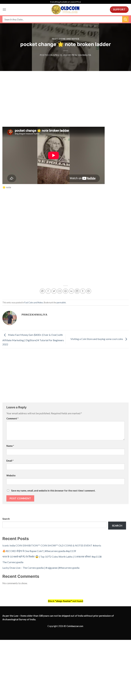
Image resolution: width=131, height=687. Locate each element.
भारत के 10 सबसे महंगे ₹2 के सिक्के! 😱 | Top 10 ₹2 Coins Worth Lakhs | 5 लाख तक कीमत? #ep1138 (52, 556)
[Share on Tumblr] (82, 291)
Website (10, 475)
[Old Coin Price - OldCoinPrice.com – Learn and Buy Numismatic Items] (65, 9)
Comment (12, 418)
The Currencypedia (12, 562)
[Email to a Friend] (59, 291)
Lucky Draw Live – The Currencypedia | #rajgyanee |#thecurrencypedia (40, 567)
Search (6, 518)
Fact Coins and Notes (65, 39)
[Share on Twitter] (54, 291)
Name (10, 446)
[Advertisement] (65, 103)
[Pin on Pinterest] (65, 291)
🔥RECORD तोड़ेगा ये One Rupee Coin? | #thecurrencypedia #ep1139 (39, 550)
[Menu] (4, 9)
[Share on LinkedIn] (77, 291)
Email (9, 460)
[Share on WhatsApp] (42, 291)
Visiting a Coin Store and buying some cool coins (96, 338)
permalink (61, 302)
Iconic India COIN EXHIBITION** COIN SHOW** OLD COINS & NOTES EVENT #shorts (51, 545)
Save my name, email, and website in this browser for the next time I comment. (53, 490)
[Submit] (125, 19)
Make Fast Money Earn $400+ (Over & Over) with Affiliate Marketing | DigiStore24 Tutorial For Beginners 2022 (33, 339)
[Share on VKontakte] (71, 291)
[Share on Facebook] (48, 291)
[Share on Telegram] (88, 291)
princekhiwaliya (81, 55)
